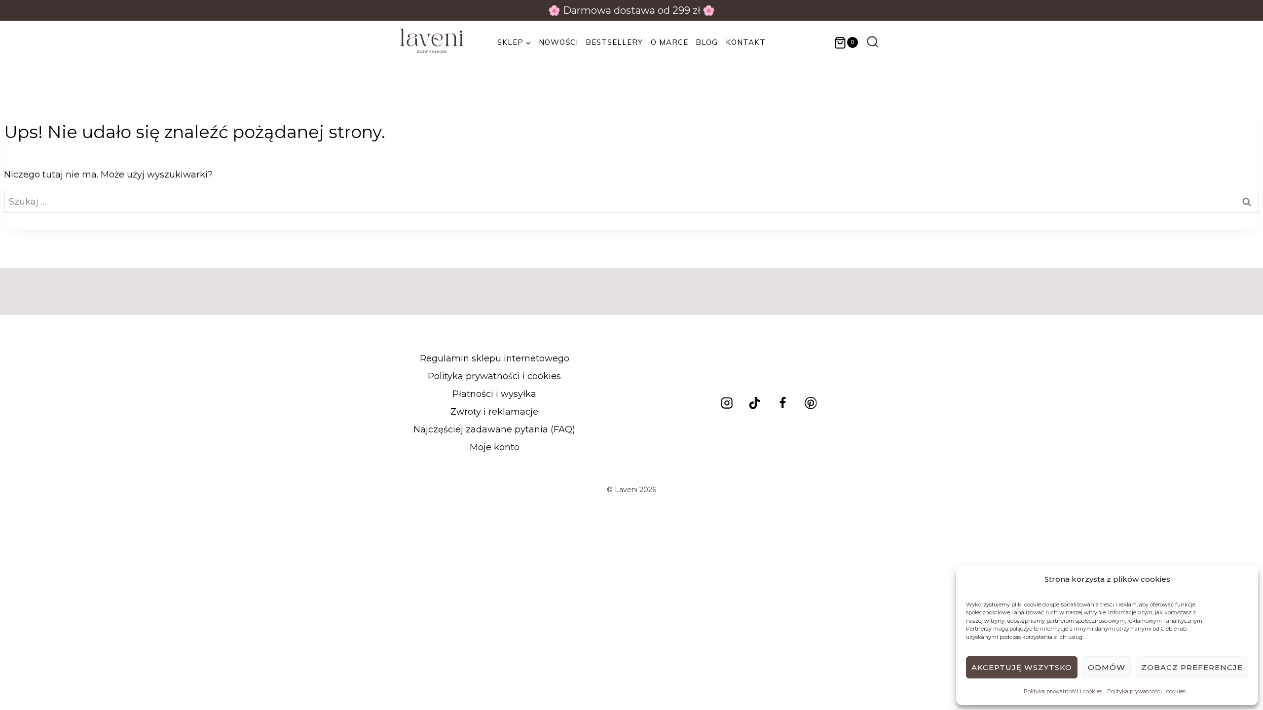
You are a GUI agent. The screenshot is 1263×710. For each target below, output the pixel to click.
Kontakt (746, 42)
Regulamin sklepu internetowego (494, 358)
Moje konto (495, 447)
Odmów (1106, 667)
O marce (669, 42)
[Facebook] (783, 402)
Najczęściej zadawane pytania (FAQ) (494, 429)
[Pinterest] (810, 402)
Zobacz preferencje (1192, 667)
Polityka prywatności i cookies (1063, 691)
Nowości (558, 42)
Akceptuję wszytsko (1021, 667)
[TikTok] (755, 402)
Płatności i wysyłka (494, 394)
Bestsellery (614, 42)
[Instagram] (726, 402)
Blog (707, 42)
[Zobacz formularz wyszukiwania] (872, 42)
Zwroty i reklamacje (494, 411)
